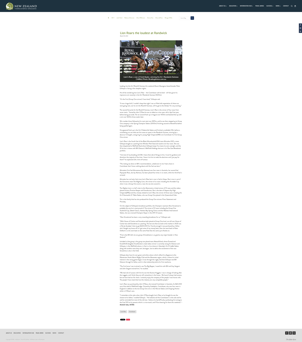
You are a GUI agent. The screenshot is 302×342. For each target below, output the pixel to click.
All (112, 18)
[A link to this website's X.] (300, 31)
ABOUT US (222, 6)
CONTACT (286, 6)
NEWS (278, 6)
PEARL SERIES (259, 6)
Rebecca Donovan (129, 18)
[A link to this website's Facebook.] (300, 25)
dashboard (17, 339)
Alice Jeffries (159, 18)
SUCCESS (269, 6)
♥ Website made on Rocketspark (37, 339)
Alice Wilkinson (140, 18)
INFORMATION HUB (246, 6)
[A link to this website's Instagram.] (300, 28)
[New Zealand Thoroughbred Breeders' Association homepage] (35, 6)
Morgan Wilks (168, 18)
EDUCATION (232, 6)
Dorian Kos (150, 18)
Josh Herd (119, 18)
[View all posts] (108, 18)
